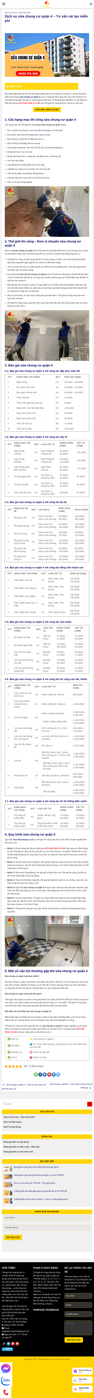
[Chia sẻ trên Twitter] (45, 1074)
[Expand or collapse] (75, 86)
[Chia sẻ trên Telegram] (58, 1074)
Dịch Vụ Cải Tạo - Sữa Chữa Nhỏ (17, 12)
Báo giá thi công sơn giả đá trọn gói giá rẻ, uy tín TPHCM (39, 1175)
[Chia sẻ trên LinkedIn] (54, 1074)
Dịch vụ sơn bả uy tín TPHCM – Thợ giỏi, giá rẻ (34, 1183)
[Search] (91, 4)
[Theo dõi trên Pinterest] (13, 1344)
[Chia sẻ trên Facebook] (40, 1074)
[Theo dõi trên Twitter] (8, 1344)
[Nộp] (89, 1104)
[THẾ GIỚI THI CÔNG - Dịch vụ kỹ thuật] (47, 4)
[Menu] (4, 3)
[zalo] (6, 1368)
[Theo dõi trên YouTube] (17, 1344)
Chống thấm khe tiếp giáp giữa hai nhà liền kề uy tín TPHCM (40, 1191)
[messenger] (6, 1380)
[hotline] (5, 1392)
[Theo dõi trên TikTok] (4, 1344)
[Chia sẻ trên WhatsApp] (36, 1074)
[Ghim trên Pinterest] (49, 1074)
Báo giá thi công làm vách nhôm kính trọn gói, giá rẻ (36, 1167)
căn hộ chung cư (45, 130)
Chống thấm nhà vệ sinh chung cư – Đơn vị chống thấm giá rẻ (41, 1199)
